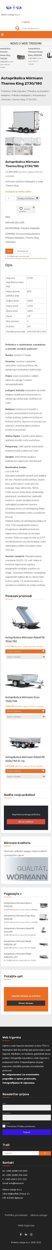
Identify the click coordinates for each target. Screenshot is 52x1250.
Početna (5, 91)
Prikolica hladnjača (14, 237)
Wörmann (10, 241)
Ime (4, 1103)
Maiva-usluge (38, 1215)
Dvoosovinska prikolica (28, 233)
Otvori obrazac (26, 1003)
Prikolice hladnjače (21, 95)
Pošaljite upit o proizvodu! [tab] (18, 256)
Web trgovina (19, 91)
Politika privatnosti (16, 1215)
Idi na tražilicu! (26, 821)
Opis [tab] (9, 251)
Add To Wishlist (14, 657)
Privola (6, 1123)
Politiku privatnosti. (26, 1126)
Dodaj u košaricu (25, 198)
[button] (41, 114)
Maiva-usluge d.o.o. (10, 14)
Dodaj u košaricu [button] (14, 651)
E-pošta (6, 1113)
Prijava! (26, 1132)
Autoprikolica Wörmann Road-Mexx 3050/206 (34, 51)
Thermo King (32, 237)
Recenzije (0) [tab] (22, 251)
